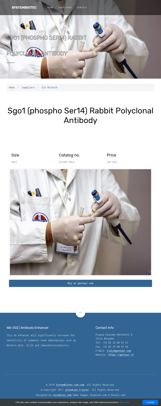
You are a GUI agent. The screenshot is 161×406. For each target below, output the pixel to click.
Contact (82, 7)
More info (124, 402)
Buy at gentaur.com (80, 283)
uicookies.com (62, 395)
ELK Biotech (49, 87)
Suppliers (65, 7)
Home (50, 7)
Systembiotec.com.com (70, 384)
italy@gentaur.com (119, 350)
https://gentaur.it (121, 354)
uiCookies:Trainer (77, 389)
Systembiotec (24, 7)
